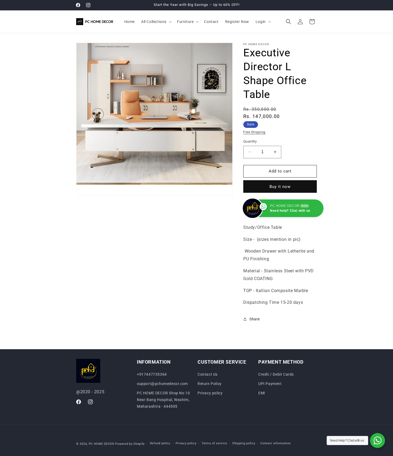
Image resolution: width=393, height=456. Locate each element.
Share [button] (254, 319)
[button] (156, 21)
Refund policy (160, 443)
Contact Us (208, 374)
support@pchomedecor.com (162, 384)
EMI (261, 393)
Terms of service (214, 443)
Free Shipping (254, 132)
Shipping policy (243, 443)
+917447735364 (152, 374)
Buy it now (280, 186)
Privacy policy (210, 393)
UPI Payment (270, 384)
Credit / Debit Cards (276, 374)
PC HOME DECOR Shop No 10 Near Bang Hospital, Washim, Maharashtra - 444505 (163, 399)
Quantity (250, 141)
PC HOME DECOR (101, 444)
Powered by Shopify (130, 444)
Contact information (275, 443)
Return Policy (210, 384)
